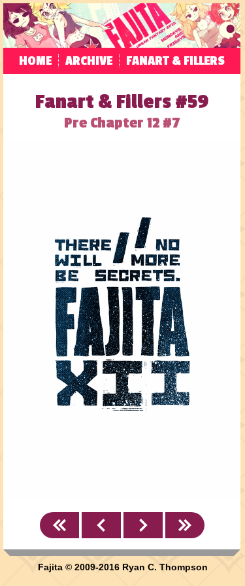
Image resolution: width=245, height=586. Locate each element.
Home (35, 60)
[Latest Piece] (184, 525)
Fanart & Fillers (175, 60)
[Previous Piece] (101, 525)
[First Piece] (59, 525)
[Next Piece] (143, 525)
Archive (88, 60)
